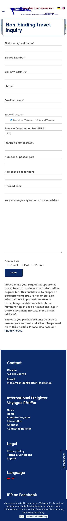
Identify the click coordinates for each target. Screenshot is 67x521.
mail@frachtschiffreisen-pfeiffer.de (29, 382)
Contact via (12, 261)
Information (14, 421)
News (10, 410)
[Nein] (63, 510)
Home (11, 413)
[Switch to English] (63, 8)
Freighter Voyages (19, 417)
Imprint (11, 458)
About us (12, 425)
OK (21, 516)
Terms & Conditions (19, 454)
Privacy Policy (13, 330)
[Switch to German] (59, 8)
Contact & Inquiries (19, 428)
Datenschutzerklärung (37, 516)
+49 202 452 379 (16, 373)
